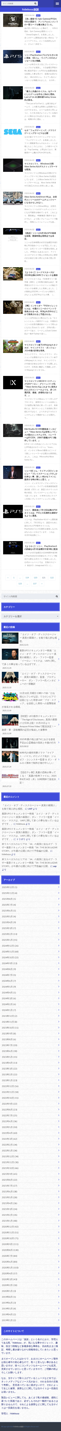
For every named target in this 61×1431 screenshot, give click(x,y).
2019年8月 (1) (9, 1296)
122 (52, 577)
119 (27, 577)
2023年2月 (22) (9, 1074)
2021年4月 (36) (9, 1203)
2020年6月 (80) (9, 1261)
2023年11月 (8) (9, 1021)
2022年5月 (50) (9, 1127)
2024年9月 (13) (9, 963)
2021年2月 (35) (9, 1214)
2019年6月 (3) (9, 1302)
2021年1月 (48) (9, 1220)
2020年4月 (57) (9, 1273)
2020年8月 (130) (10, 1250)
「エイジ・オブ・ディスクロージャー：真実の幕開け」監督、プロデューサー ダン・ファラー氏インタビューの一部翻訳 (29, 680)
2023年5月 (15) (9, 1056)
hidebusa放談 (30, 9)
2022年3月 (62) (9, 1138)
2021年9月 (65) (9, 1174)
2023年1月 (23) (9, 1080)
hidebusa (20, 823)
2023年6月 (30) (9, 1051)
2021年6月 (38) (9, 1191)
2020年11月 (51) (10, 1232)
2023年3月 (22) (9, 1068)
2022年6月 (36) (9, 1121)
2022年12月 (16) (10, 1086)
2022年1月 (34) (9, 1150)
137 (34, 583)
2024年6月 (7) (9, 980)
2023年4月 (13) (9, 1062)
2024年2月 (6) (9, 1004)
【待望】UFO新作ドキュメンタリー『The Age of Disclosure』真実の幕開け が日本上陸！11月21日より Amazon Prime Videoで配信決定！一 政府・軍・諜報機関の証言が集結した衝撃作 (29, 725)
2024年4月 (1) (9, 992)
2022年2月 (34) (9, 1144)
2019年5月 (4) (9, 1308)
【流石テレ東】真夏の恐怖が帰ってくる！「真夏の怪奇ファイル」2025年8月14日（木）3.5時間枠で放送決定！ (29, 779)
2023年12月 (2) (9, 1016)
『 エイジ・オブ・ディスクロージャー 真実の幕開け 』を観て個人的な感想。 (38, 639)
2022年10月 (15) (10, 1097)
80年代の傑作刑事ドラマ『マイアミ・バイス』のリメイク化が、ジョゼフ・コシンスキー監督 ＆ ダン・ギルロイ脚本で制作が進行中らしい (29, 759)
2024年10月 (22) (10, 957)
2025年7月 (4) (9, 904)
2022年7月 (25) (9, 1115)
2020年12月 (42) (10, 1226)
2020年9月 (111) (10, 1244)
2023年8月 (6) (9, 1039)
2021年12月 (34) (10, 1156)
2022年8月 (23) (9, 1109)
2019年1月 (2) (9, 1320)
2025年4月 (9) (9, 922)
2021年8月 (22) (9, 1179)
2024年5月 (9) (9, 986)
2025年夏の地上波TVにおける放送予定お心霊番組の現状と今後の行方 (38, 742)
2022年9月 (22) (9, 1103)
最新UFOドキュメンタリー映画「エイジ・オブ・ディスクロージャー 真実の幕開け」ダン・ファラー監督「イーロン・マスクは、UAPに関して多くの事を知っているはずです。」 (29, 659)
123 (20, 583)
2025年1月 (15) (9, 939)
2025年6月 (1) (9, 910)
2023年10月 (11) (10, 1027)
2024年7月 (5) (9, 975)
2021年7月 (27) (9, 1185)
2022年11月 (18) (10, 1092)
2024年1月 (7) (9, 1010)
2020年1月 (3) (9, 1291)
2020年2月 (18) (9, 1285)
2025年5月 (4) (9, 916)
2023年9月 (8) (9, 1033)
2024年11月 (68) (10, 951)
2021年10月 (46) (10, 1168)
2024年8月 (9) (9, 969)
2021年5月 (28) (9, 1197)
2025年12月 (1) (9, 887)
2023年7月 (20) (9, 1045)
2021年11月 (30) (10, 1162)
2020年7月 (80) (9, 1255)
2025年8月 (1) (9, 898)
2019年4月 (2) (9, 1314)
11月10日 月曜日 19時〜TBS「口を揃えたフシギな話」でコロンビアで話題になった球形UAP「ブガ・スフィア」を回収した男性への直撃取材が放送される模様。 (29, 702)
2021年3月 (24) (9, 1209)
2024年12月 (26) (10, 945)
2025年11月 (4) (9, 893)
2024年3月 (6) (9, 998)
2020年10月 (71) (10, 1238)
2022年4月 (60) (9, 1133)
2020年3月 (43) (9, 1279)
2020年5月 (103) (10, 1267)
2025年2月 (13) (9, 934)
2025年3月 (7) (9, 928)
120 (35, 577)
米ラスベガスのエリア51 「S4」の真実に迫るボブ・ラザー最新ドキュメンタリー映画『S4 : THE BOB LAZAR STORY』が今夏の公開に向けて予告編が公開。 (29, 847)
